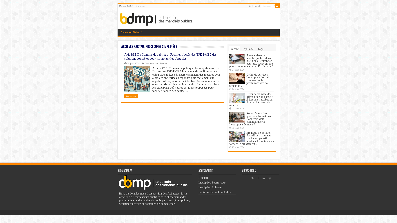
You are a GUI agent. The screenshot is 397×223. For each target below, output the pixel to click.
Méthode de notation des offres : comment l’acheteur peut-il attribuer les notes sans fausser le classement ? (251, 138)
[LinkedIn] (255, 6)
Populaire (248, 48)
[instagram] (258, 6)
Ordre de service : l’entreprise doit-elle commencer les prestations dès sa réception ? (250, 80)
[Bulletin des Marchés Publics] (156, 18)
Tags (260, 48)
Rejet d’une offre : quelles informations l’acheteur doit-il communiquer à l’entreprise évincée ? (250, 119)
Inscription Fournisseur (212, 182)
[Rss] (250, 6)
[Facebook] (253, 6)
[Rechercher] (277, 6)
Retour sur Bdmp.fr (132, 32)
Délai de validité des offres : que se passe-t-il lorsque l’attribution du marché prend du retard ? (251, 99)
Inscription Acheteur (210, 187)
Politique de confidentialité (214, 192)
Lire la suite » (131, 96)
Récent (234, 48)
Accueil (203, 177)
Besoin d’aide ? (127, 6)
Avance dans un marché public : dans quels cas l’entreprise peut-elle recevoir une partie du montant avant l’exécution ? (251, 61)
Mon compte (140, 6)
